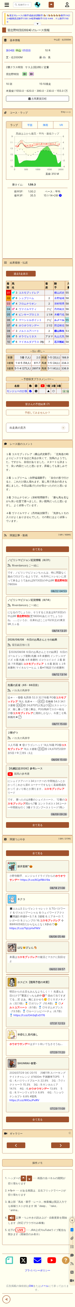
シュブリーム (26, 298)
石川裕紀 (59, 341)
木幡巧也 (59, 314)
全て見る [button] (37, 549)
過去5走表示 (21, 273)
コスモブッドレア (29, 292)
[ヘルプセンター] (66, 1260)
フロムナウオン (28, 303)
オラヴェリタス (28, 336)
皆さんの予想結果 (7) (37, 404)
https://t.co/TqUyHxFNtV (24, 928)
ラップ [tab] (14, 124)
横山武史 (59, 292)
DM (31, 1285)
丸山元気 (59, 336)
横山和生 (59, 330)
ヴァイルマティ (28, 309)
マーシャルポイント (30, 319)
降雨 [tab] (45, 124)
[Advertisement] (37, 225)
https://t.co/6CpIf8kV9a (35, 879)
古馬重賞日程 (39, 98)
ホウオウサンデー (29, 325)
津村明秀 (59, 303)
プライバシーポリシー (37, 1270)
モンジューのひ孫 (17, 391)
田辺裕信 (59, 325)
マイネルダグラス (29, 341)
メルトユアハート (29, 330)
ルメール (59, 319)
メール (44, 1285)
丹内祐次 (59, 309)
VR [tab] (61, 124)
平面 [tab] (29, 124)
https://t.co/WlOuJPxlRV (24, 1100)
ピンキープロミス (29, 314)
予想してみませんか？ (37, 412)
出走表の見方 (17, 427)
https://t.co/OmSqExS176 (29, 1015)
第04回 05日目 (18, 50)
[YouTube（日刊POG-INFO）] (51, 1260)
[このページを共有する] (6, 1299)
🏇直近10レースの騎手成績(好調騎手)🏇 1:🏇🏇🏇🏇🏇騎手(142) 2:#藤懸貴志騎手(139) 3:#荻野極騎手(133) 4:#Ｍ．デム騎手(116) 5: (38, 18)
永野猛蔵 (59, 298)
